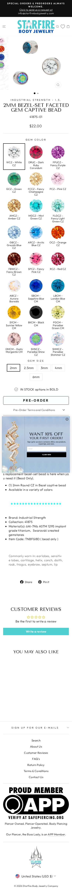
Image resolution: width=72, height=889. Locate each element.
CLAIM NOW (46, 455)
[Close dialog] (67, 419)
